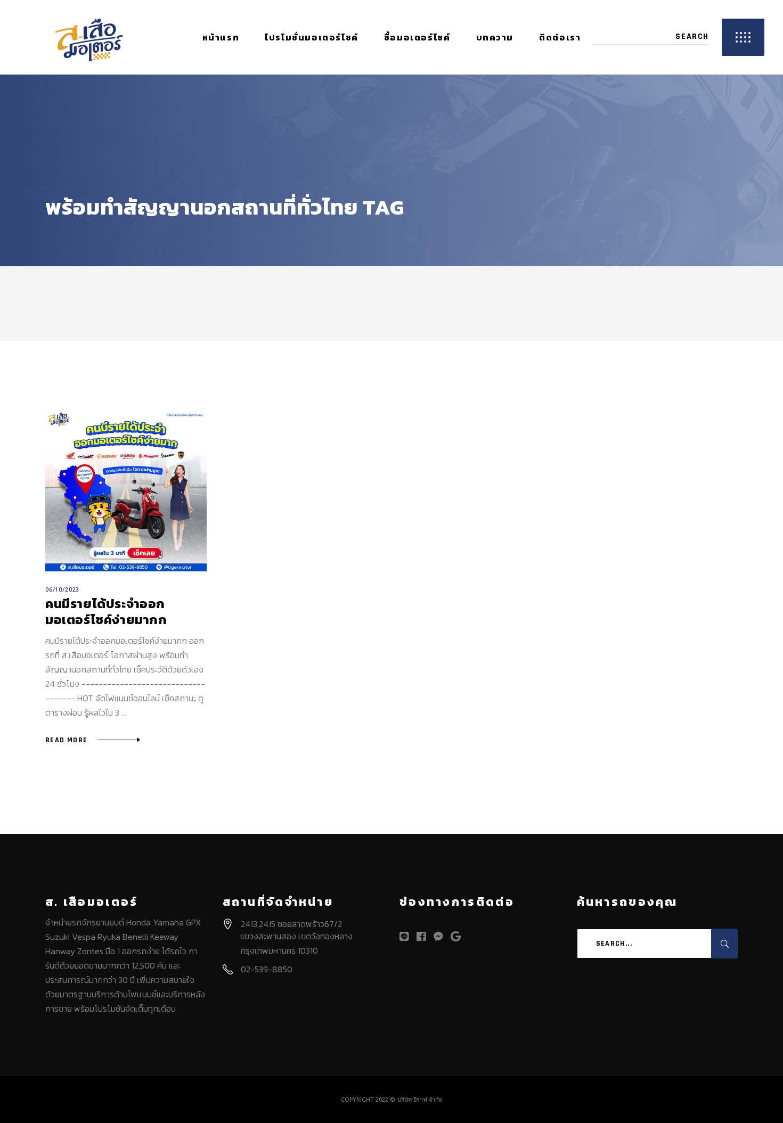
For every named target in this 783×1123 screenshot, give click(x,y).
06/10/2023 (62, 589)
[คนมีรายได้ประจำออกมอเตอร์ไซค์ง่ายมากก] (126, 490)
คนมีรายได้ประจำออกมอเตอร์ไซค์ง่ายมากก (106, 611)
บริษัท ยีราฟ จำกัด (420, 1099)
